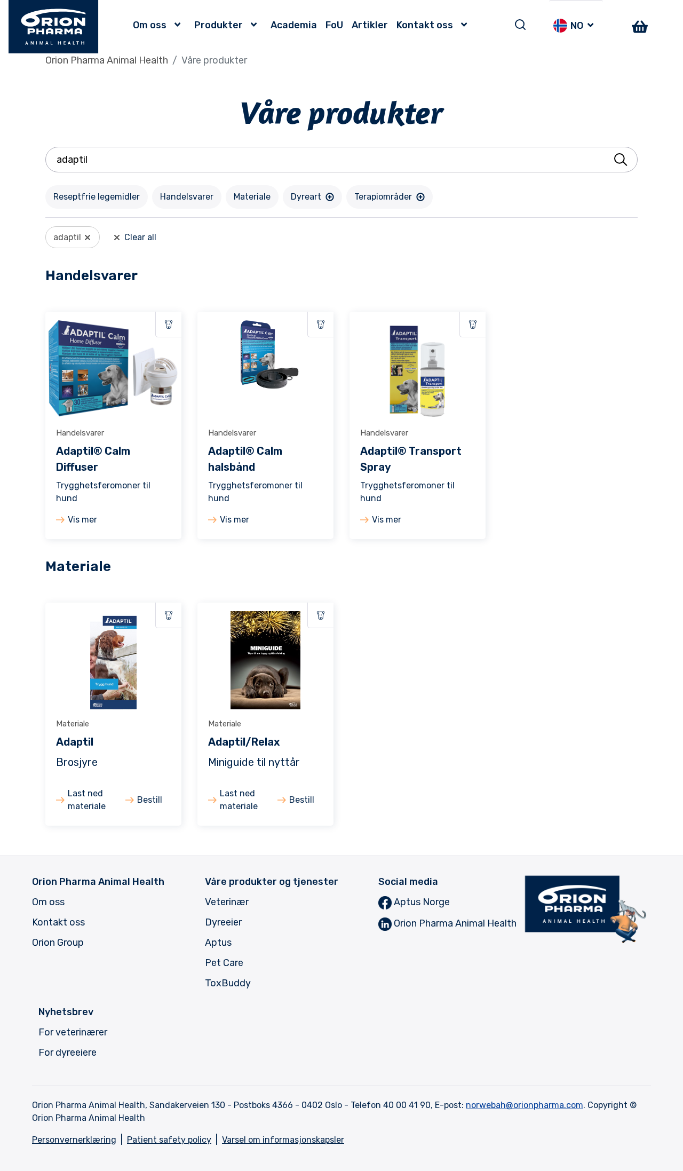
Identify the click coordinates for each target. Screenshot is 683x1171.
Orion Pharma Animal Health (106, 60)
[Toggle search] (520, 24)
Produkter (218, 25)
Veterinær (227, 902)
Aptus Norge (421, 902)
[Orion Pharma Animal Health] (53, 26)
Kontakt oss (424, 25)
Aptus (218, 942)
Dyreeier (223, 922)
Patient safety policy (169, 1140)
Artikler (370, 25)
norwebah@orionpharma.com (524, 1105)
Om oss (149, 25)
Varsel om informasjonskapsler (283, 1140)
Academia (294, 25)
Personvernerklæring (74, 1140)
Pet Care (224, 963)
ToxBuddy (228, 983)
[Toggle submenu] (180, 25)
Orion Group (58, 942)
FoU (334, 25)
